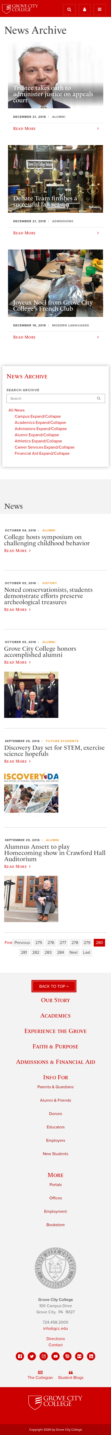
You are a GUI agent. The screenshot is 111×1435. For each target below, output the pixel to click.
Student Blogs (70, 1377)
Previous (22, 942)
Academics (55, 1015)
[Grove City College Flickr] (79, 1356)
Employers (55, 1140)
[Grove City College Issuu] (67, 1356)
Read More (15, 550)
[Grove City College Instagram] (43, 1356)
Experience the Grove (55, 1030)
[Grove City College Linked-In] (91, 1356)
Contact (56, 1345)
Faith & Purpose (55, 1046)
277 (63, 942)
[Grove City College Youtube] (55, 1356)
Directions (55, 1338)
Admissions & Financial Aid (55, 1061)
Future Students (62, 741)
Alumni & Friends (55, 1100)
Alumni (49, 530)
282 (35, 952)
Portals (56, 1184)
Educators (56, 1127)
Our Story (55, 999)
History (49, 583)
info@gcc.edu (55, 1328)
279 (87, 942)
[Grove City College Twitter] (32, 1356)
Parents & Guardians (55, 1087)
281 (24, 952)
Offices (55, 1198)
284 (60, 952)
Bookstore (55, 1224)
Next (73, 952)
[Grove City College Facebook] (20, 1356)
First (8, 942)
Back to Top (52, 986)
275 (38, 942)
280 (99, 942)
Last (86, 952)
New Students (55, 1153)
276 (50, 942)
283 (48, 952)
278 (75, 942)
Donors (55, 1113)
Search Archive (22, 390)
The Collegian (40, 1377)
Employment (55, 1211)
